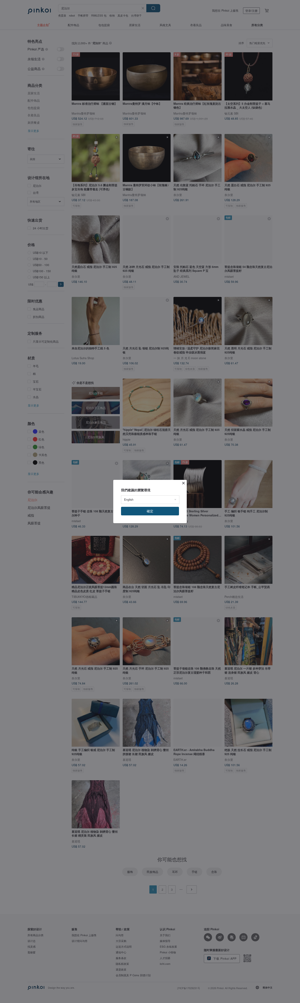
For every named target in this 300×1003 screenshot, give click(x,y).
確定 (150, 511)
